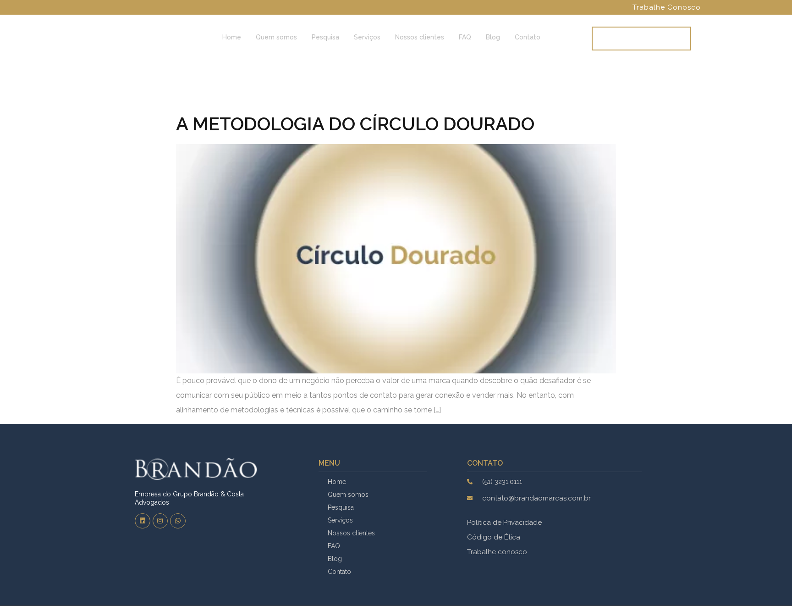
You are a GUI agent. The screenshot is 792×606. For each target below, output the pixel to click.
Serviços (367, 37)
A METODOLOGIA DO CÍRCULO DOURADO (355, 123)
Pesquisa (325, 37)
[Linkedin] (142, 521)
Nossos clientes (419, 37)
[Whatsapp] (178, 521)
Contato (527, 37)
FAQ (465, 37)
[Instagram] (160, 521)
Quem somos (276, 37)
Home (231, 37)
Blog (493, 37)
